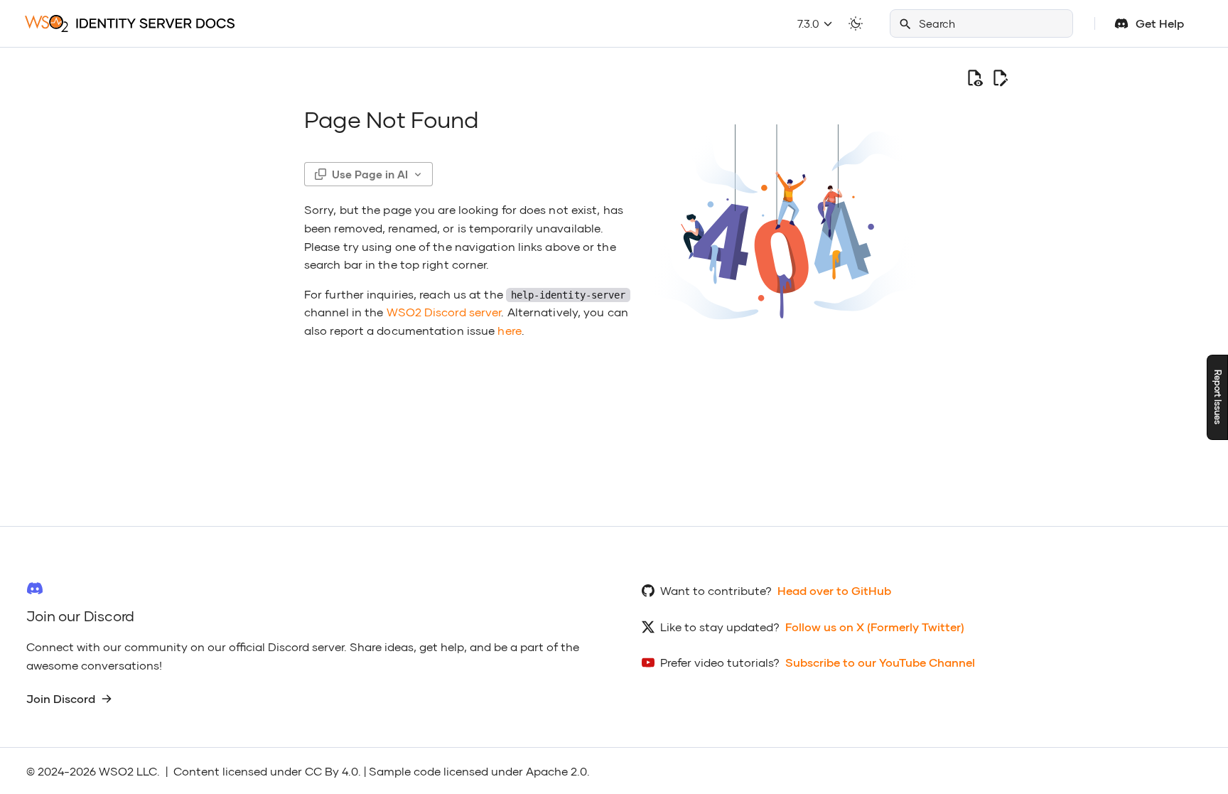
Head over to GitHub (834, 590)
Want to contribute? (716, 590)
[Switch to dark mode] (855, 23)
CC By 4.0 (331, 771)
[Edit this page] (1000, 77)
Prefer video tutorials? (720, 662)
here (509, 330)
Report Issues (1217, 397)
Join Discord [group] (60, 698)
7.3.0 (809, 23)
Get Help (1160, 23)
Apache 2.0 (556, 771)
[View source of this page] (974, 77)
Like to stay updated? (720, 626)
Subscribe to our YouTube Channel (880, 662)
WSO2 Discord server (444, 311)
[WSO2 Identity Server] (129, 23)
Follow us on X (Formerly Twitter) (874, 626)
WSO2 (116, 771)
